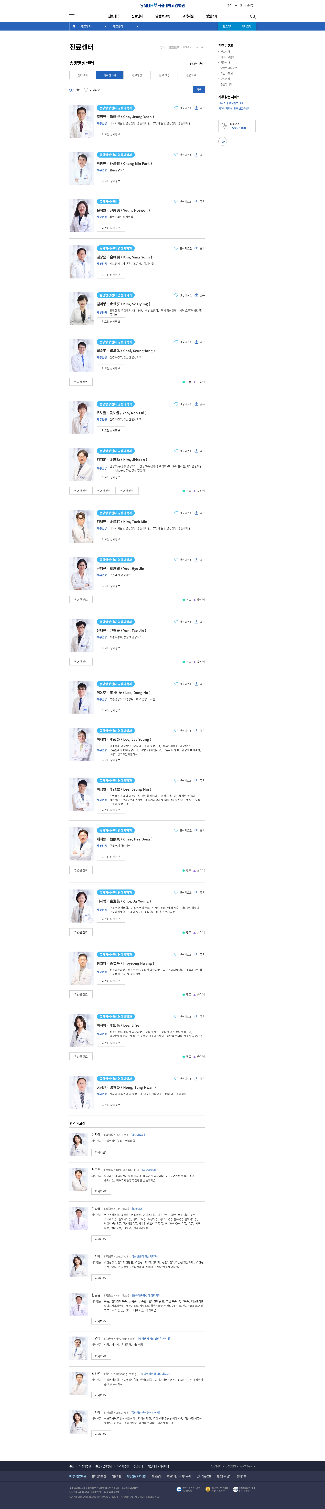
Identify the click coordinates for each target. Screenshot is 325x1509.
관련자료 (191, 75)
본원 (71, 1466)
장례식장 (241, 1476)
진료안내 (137, 16)
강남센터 (138, 1466)
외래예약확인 (225, 108)
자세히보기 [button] (101, 1152)
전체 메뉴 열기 (71, 16)
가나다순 (95, 90)
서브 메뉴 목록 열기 (126, 26)
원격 (229, 5)
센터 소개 (83, 75)
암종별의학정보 (228, 68)
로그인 (238, 5)
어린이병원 (85, 1466)
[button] (111, 134)
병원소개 (211, 16)
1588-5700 (84, 1491)
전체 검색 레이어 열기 (253, 16)
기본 (77, 90)
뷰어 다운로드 (204, 1476)
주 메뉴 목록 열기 (94, 26)
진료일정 (137, 75)
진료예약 (113, 16)
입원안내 (225, 62)
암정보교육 (162, 16)
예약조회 (246, 26)
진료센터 (223, 103)
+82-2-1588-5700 (110, 1491)
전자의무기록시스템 (188, 1489)
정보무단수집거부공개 (179, 1476)
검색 (199, 90)
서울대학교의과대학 (158, 1466)
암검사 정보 (226, 73)
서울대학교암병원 (162, 5)
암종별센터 (216, 1466)
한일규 (95, 1208)
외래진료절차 (227, 57)
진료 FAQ (164, 75)
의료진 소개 (110, 75)
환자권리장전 (99, 1476)
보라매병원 (123, 1466)
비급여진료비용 (77, 1476)
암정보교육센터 (242, 108)
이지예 (95, 1134)
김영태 (95, 1338)
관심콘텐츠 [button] (174, 47)
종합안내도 (226, 84)
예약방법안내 (236, 103)
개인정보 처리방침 (136, 1476)
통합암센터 (231, 1466)
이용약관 (116, 1476)
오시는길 (225, 79)
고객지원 (187, 16)
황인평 (95, 1373)
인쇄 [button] (162, 47)
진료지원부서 (246, 1466)
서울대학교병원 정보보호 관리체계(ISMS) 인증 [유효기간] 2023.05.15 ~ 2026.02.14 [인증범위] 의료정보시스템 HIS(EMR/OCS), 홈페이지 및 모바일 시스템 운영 (244, 1489)
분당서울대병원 (103, 1466)
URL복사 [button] (187, 47)
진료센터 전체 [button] (196, 63)
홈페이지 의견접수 (129, 1487)
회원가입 (249, 5)
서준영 (95, 1169)
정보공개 (156, 1476)
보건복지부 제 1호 (216, 1489)
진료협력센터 (224, 1476)
